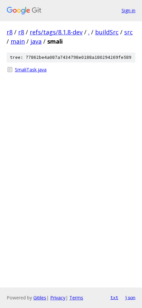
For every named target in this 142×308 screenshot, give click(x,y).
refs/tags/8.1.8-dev (56, 32)
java (36, 41)
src (128, 32)
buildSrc (107, 32)
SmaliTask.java (31, 69)
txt (114, 297)
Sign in (128, 10)
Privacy (57, 297)
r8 (10, 32)
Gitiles (39, 297)
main (18, 41)
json (130, 297)
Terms (76, 297)
